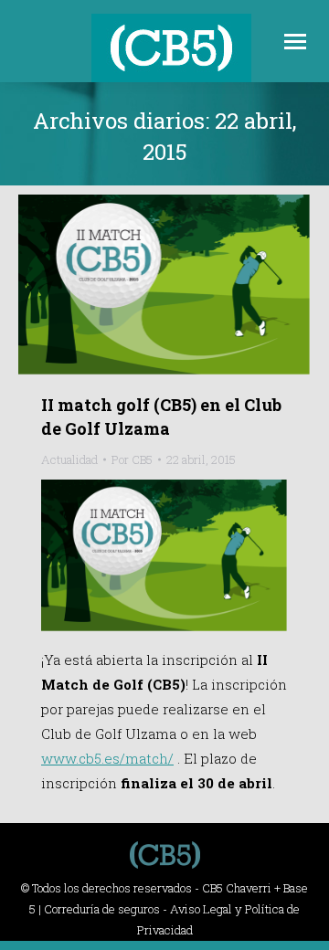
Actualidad (69, 459)
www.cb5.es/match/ (107, 758)
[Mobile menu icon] (295, 41)
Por (132, 459)
